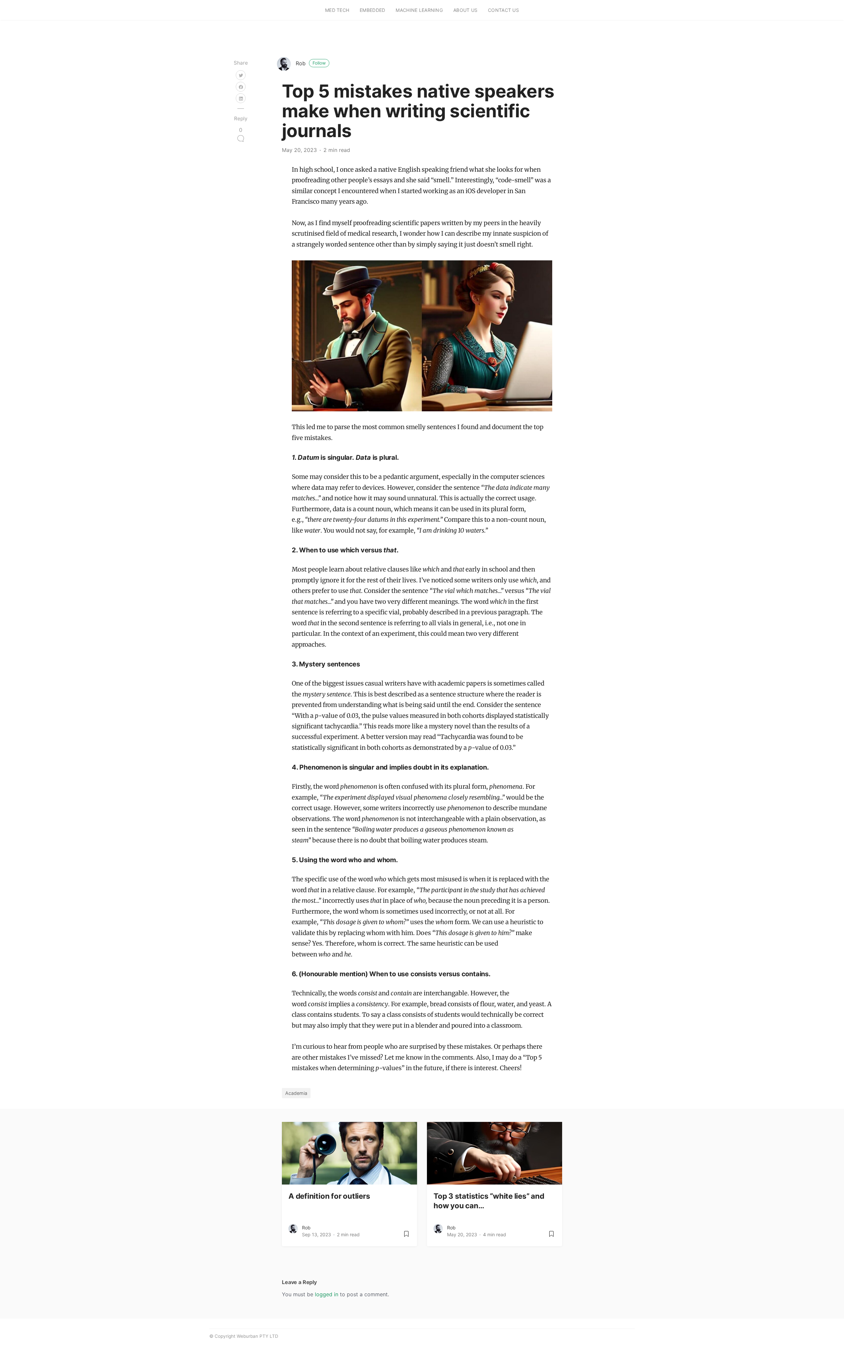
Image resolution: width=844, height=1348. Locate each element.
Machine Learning (419, 10)
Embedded (372, 10)
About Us (465, 10)
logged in (326, 1294)
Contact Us (503, 10)
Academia (296, 1093)
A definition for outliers (329, 1195)
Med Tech (337, 10)
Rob (311, 63)
